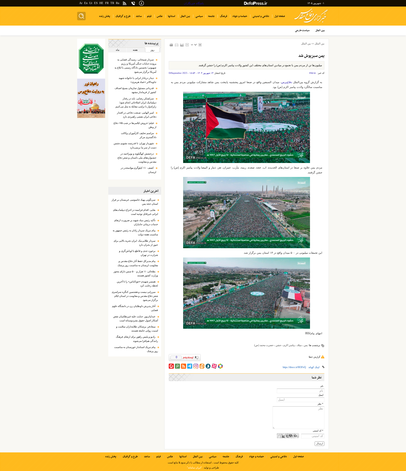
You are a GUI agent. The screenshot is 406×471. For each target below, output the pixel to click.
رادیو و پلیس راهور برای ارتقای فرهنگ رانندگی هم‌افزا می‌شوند (137, 338)
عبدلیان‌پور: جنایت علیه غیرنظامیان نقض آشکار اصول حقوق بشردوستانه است (135, 318)
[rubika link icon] (220, 366)
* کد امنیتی (318, 431)
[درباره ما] (141, 2)
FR (107, 3)
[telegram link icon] (189, 366)
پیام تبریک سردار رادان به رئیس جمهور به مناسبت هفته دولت (135, 232)
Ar (80, 3)
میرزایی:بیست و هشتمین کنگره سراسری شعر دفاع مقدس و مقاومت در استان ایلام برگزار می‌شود (135, 295)
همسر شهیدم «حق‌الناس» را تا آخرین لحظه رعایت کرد (137, 283)
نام (322, 386)
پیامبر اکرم (289, 345)
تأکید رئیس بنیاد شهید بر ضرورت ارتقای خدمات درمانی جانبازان (136, 222)
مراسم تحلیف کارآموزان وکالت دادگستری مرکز (138, 135)
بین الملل (319, 43)
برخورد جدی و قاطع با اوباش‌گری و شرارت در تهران (138, 252)
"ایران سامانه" (194, 467)
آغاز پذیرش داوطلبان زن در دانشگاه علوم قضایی (135, 308)
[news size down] (187, 44)
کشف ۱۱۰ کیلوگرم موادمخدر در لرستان (138, 169)
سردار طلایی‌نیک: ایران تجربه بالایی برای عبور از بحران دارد (136, 242)
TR (112, 3)
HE (101, 3)
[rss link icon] (183, 366)
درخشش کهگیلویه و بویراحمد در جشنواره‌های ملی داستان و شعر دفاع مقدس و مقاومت (137, 157)
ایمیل (320, 395)
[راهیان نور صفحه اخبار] (91, 98)
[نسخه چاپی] (171, 44)
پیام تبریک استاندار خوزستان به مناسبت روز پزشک (136, 349)
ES (96, 3)
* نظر (320, 404)
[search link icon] (177, 366)
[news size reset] (194, 44)
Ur (90, 3)
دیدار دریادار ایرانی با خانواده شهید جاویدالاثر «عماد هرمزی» (137, 80)
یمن (306, 345)
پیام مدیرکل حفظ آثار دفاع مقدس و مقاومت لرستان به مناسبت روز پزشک (138, 263)
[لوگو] (311, 23)
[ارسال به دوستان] (176, 44)
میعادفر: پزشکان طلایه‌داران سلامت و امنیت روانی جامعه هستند (137, 328)
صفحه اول (298, 456)
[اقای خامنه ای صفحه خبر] (91, 59)
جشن (278, 345)
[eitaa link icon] (201, 366)
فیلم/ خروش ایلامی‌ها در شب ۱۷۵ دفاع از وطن (135, 125)
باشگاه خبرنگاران (194, 3)
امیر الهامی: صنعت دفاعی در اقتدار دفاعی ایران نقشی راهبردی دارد (136, 114)
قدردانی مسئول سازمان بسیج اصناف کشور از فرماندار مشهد (135, 90)
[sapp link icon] (208, 366)
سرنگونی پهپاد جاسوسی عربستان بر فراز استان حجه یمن (135, 201)
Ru (117, 3)
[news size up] (200, 44)
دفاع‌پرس (286, 82)
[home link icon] (171, 366)
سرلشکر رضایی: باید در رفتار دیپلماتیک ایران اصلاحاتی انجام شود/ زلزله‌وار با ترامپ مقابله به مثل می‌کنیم (135, 102)
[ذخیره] (182, 45)
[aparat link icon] (214, 366)
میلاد (299, 345)
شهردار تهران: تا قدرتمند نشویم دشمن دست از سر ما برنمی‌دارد (135, 145)
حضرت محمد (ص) (263, 345)
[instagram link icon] (195, 366)
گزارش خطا (314, 357)
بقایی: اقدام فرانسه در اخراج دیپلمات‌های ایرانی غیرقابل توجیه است (135, 211)
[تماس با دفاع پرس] (133, 3)
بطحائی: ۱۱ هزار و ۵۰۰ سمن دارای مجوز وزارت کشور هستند (136, 273)
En (86, 3)
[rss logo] (124, 3)
